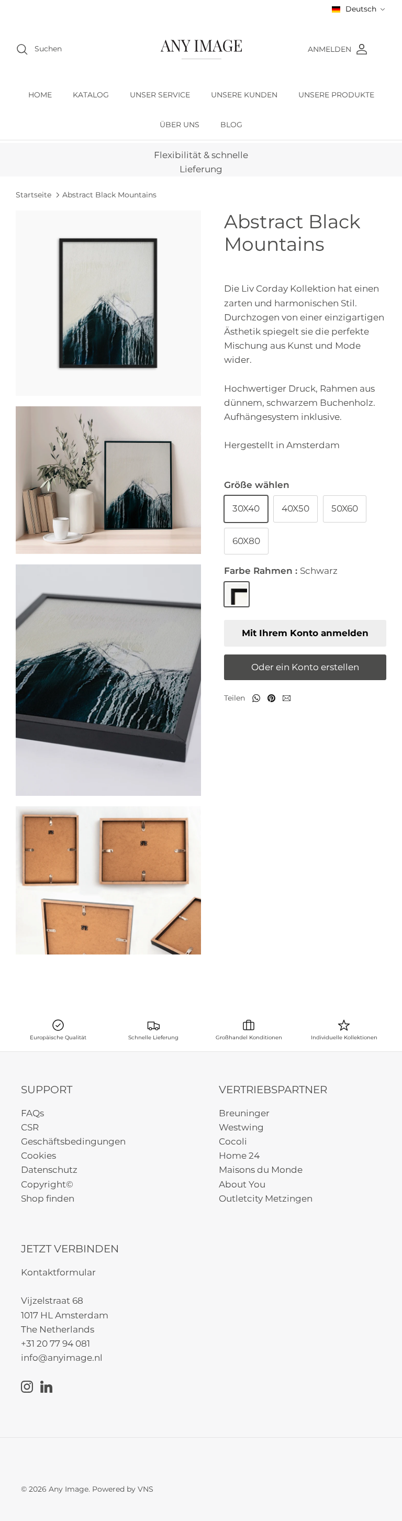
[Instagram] (27, 1387)
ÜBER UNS (179, 124)
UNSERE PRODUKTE (336, 94)
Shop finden (47, 1198)
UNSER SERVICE (160, 94)
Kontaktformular (58, 1272)
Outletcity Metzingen (265, 1198)
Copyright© (47, 1184)
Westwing (241, 1127)
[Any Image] (201, 49)
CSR (30, 1127)
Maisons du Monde (261, 1169)
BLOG (231, 124)
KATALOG (91, 94)
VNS (145, 1489)
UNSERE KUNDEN (244, 94)
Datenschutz (49, 1169)
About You (242, 1184)
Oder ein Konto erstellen (305, 667)
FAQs (32, 1113)
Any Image (68, 1489)
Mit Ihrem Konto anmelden (305, 633)
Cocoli (233, 1141)
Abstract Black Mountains (109, 194)
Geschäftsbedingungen (73, 1141)
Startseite (33, 194)
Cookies (38, 1155)
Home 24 (239, 1155)
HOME (40, 94)
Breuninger (244, 1113)
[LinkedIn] (46, 1387)
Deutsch (360, 9)
